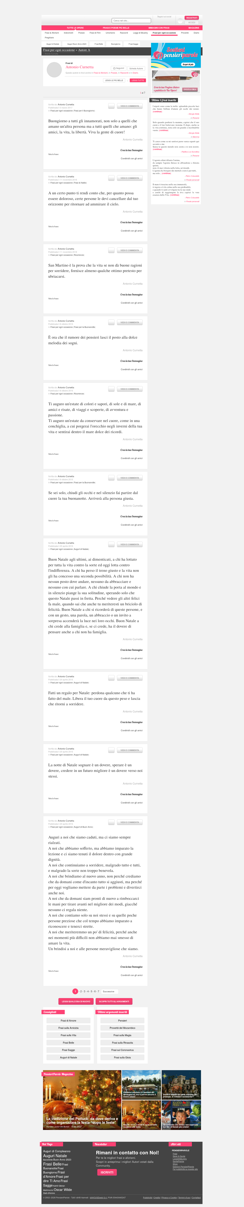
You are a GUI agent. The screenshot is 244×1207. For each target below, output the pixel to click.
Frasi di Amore (68, 1020)
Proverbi (185, 32)
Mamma (196, 137)
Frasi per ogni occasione (61, 110)
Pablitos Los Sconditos (190, 151)
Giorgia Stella (194, 114)
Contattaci (196, 1197)
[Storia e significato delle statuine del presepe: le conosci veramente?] (181, 1085)
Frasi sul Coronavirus (122, 1050)
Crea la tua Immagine (132, 150)
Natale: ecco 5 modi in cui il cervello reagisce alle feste (140, 1125)
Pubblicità (147, 1197)
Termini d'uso (184, 1197)
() (176, 109)
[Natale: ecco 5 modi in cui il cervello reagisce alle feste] (141, 1115)
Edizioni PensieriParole (183, 1166)
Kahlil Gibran (59, 1185)
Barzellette (48, 1159)
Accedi (191, 22)
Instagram (170, 20)
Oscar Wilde (63, 1189)
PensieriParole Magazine (58, 1074)
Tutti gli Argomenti (114, 1001)
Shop (175, 1164)
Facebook (157, 20)
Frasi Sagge (133, 44)
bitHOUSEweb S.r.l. (98, 1197)
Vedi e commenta (130, 105)
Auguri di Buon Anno (83, 826)
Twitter (164, 20)
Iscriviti (107, 1172)
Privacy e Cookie (169, 1197)
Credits (157, 1197)
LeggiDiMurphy (180, 1159)
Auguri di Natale (52, 44)
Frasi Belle (99, 44)
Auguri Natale (55, 1155)
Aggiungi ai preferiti (111, 106)
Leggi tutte (138, 80)
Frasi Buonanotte (55, 1166)
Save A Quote (179, 1156)
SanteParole (178, 1161)
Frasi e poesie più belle (116, 27)
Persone (196, 118)
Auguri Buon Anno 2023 (76, 44)
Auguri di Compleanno (56, 1151)
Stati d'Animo (49, 1193)
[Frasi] (46, 28)
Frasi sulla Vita (68, 1035)
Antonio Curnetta (80, 66)
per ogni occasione (164, 32)
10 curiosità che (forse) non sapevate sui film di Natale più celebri (180, 1125)
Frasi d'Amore (54, 1174)
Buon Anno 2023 (62, 1159)
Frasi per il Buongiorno (84, 110)
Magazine (194, 27)
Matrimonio (48, 1190)
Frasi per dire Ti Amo (56, 1178)
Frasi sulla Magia (122, 1035)
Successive (108, 991)
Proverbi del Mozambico (122, 1027)
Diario (196, 32)
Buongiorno (115, 44)
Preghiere (49, 37)
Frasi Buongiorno (53, 1170)
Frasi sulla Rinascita (122, 1042)
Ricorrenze (79, 254)
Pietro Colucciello (192, 176)
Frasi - (64, 19)
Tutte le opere (75, 27)
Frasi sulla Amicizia (68, 1027)
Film (95, 32)
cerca (141, 20)
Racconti (124, 32)
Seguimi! (120, 68)
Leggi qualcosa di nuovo (76, 1001)
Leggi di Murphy (140, 32)
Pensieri (122, 1020)
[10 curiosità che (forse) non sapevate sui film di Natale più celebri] (181, 1115)
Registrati (191, 17)
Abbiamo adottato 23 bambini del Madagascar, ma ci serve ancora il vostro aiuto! (139, 1094)
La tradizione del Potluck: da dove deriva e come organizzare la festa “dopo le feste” (82, 1120)
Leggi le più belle (114, 80)
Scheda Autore (136, 68)
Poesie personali (192, 180)
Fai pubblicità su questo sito (185, 1169)
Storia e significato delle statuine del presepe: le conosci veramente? (180, 1095)
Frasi (52, 32)
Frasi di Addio (80, 182)
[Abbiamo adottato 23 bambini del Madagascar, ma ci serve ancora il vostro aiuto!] (141, 1085)
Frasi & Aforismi (101, 72)
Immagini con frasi (159, 27)
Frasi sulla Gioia (122, 1057)
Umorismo (110, 32)
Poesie (81, 32)
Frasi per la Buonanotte (84, 326)
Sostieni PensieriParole (176, 55)
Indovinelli (68, 32)
